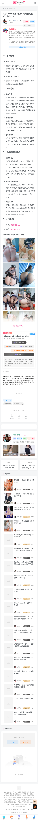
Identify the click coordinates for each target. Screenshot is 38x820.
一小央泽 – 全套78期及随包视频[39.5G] (24, 495)
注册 (26, 742)
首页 (4, 8)
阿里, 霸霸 (10, 20)
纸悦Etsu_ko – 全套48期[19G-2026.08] (24, 536)
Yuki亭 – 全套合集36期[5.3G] (23, 698)
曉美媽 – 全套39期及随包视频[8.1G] (24, 481)
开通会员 (20, 354)
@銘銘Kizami (15, 225)
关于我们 (30, 809)
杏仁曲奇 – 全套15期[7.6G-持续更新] (24, 672)
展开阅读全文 (18, 325)
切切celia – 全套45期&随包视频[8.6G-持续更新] (23, 658)
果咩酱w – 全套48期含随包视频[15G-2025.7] (23, 576)
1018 (20, 438)
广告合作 (23, 809)
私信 (33, 21)
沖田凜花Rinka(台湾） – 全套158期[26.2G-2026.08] (24, 645)
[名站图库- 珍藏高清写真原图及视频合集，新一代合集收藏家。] (19, 788)
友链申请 (7, 809)
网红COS (10, 8)
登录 (13, 742)
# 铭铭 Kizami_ (18, 404)
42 (29, 438)
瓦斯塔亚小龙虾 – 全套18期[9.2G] (23, 590)
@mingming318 (16, 229)
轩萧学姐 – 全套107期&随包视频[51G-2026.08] (24, 686)
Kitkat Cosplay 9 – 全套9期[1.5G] (23, 604)
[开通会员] (35, 806)
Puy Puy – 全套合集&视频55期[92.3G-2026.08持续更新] (23, 563)
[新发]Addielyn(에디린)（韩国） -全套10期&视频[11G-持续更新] (23, 632)
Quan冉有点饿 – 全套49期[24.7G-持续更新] (23, 713)
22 (25, 438)
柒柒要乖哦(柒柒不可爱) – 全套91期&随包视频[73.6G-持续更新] (24, 618)
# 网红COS (7, 404)
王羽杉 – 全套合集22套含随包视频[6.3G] (24, 522)
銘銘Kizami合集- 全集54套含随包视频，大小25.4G (18, 15)
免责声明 (15, 809)
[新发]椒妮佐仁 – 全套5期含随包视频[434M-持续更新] (24, 508)
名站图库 (24, 812)
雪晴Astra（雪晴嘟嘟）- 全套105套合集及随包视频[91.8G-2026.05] (24, 550)
